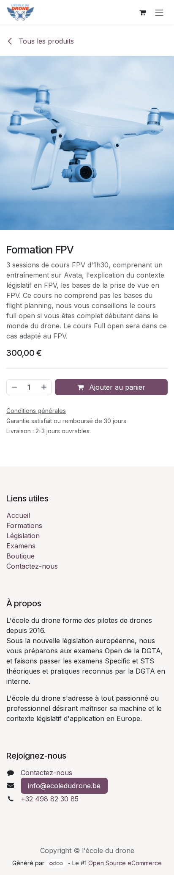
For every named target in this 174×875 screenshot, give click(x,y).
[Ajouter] (44, 387)
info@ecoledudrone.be (64, 785)
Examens (20, 546)
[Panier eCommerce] (142, 12)
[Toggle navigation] (159, 12)
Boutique (20, 556)
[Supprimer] (14, 387)
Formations (24, 525)
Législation (23, 535)
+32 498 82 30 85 (50, 799)
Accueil (18, 515)
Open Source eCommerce (125, 863)
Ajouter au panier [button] (116, 387)
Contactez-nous (32, 566)
